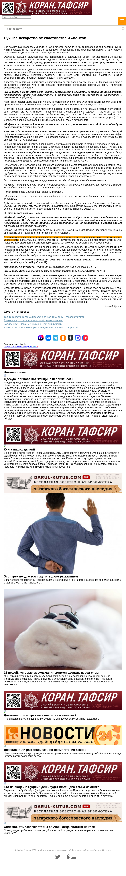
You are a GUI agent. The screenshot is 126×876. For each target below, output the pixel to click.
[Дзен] (70, 338)
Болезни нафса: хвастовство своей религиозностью (33, 320)
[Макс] (78, 338)
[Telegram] (55, 338)
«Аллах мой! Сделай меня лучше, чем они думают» (33, 324)
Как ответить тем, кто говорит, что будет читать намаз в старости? (41, 327)
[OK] (63, 338)
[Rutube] (41, 338)
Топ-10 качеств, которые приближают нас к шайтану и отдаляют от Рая (44, 317)
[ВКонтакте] (48, 338)
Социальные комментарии (21, 346)
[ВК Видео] (85, 338)
